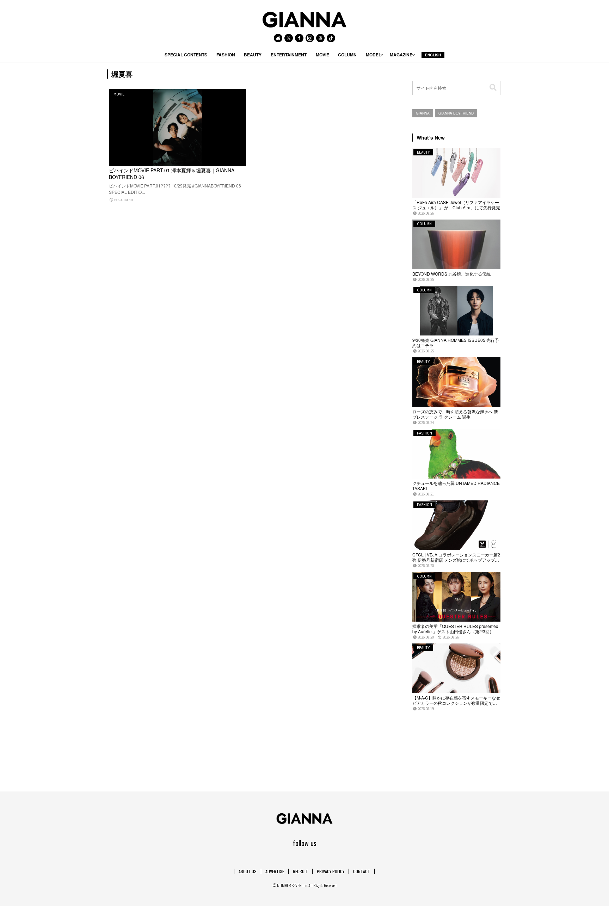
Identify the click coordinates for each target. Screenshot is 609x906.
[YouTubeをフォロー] (320, 38)
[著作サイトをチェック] (278, 38)
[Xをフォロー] (288, 38)
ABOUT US (248, 871)
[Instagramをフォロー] (310, 38)
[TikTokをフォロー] (331, 38)
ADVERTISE (274, 871)
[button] (493, 88)
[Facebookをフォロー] (299, 38)
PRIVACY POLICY (330, 871)
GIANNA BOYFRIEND (456, 113)
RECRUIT (300, 871)
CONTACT (361, 871)
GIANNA (423, 113)
